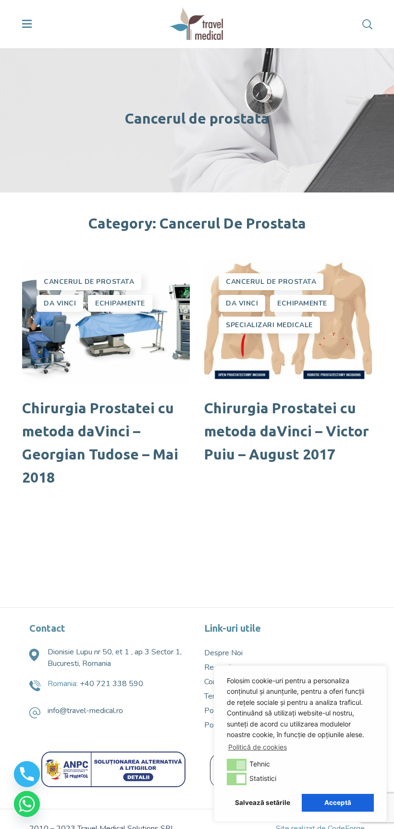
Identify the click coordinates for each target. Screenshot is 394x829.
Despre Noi (223, 653)
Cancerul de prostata (89, 281)
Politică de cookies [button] (257, 747)
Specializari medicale (269, 325)
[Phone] (27, 774)
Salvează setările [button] (262, 802)
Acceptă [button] (337, 802)
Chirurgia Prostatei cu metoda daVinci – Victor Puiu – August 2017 (286, 431)
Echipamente (120, 303)
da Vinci (60, 303)
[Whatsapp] (27, 804)
